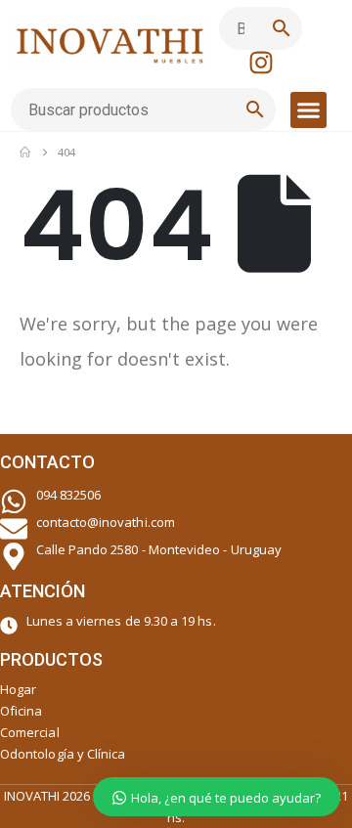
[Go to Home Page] (25, 152)
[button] (309, 110)
